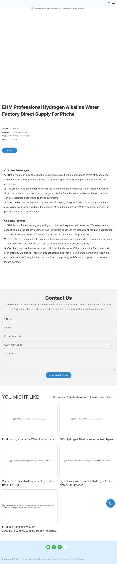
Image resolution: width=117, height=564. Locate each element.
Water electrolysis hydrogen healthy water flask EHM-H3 (27, 483)
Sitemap (65, 559)
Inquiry (9, 150)
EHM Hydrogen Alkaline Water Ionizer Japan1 (29, 439)
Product (94, 397)
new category (107, 397)
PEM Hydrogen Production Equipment (69, 397)
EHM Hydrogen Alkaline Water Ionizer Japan (86, 439)
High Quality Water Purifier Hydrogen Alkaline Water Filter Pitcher (86, 483)
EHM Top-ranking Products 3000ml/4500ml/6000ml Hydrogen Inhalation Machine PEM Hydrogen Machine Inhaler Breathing (29, 529)
